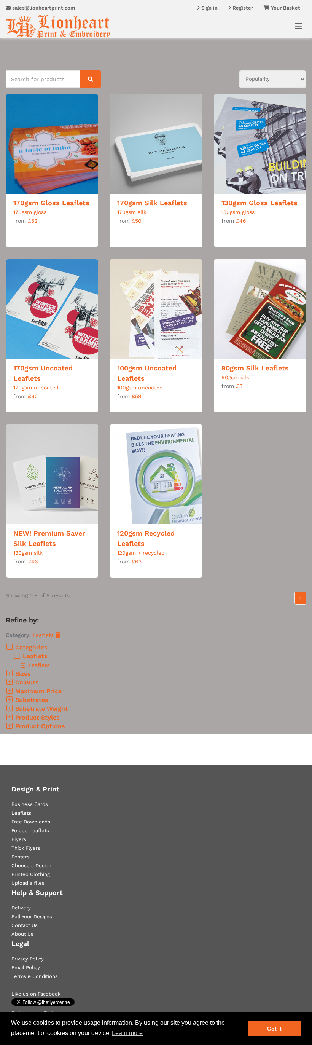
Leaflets (44, 635)
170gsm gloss (29, 212)
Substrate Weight (40, 708)
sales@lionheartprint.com (43, 8)
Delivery (21, 908)
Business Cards (29, 804)
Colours (26, 682)
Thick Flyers (25, 848)
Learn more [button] (127, 1033)
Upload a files (28, 883)
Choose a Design (31, 865)
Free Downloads (30, 822)
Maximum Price (37, 691)
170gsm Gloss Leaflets (51, 203)
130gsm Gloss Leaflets (259, 203)
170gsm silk (131, 212)
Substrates (30, 700)
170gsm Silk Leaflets (152, 203)
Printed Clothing (30, 874)
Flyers (18, 839)
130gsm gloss (238, 212)
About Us (22, 934)
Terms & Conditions (34, 976)
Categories (30, 647)
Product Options (39, 726)
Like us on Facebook (35, 994)
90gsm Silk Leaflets (255, 368)
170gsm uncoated (36, 387)
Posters (20, 857)
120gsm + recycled (141, 553)
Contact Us (24, 925)
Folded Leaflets (30, 830)
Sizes (22, 673)
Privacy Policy (27, 959)
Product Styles (36, 717)
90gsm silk (235, 377)
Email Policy (25, 967)
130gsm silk (28, 553)
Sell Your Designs (31, 916)
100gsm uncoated (140, 387)
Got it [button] (274, 1029)
